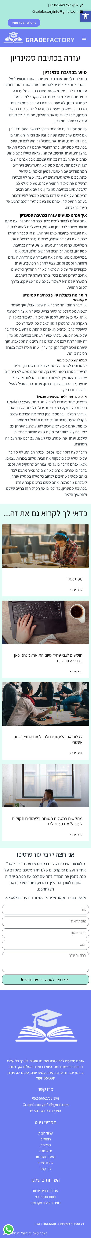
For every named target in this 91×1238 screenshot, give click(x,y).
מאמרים (45, 1139)
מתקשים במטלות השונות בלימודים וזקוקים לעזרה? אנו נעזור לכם (47, 821)
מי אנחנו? (45, 1151)
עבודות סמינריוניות (45, 1190)
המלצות (45, 1145)
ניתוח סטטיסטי (45, 1196)
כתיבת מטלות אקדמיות (45, 1202)
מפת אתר (74, 579)
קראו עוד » (76, 589)
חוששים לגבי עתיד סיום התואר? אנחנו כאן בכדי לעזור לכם (48, 657)
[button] (85, 16)
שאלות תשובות (45, 1157)
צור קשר (45, 1168)
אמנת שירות (45, 1163)
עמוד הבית (46, 1133)
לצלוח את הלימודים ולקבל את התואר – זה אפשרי (48, 739)
